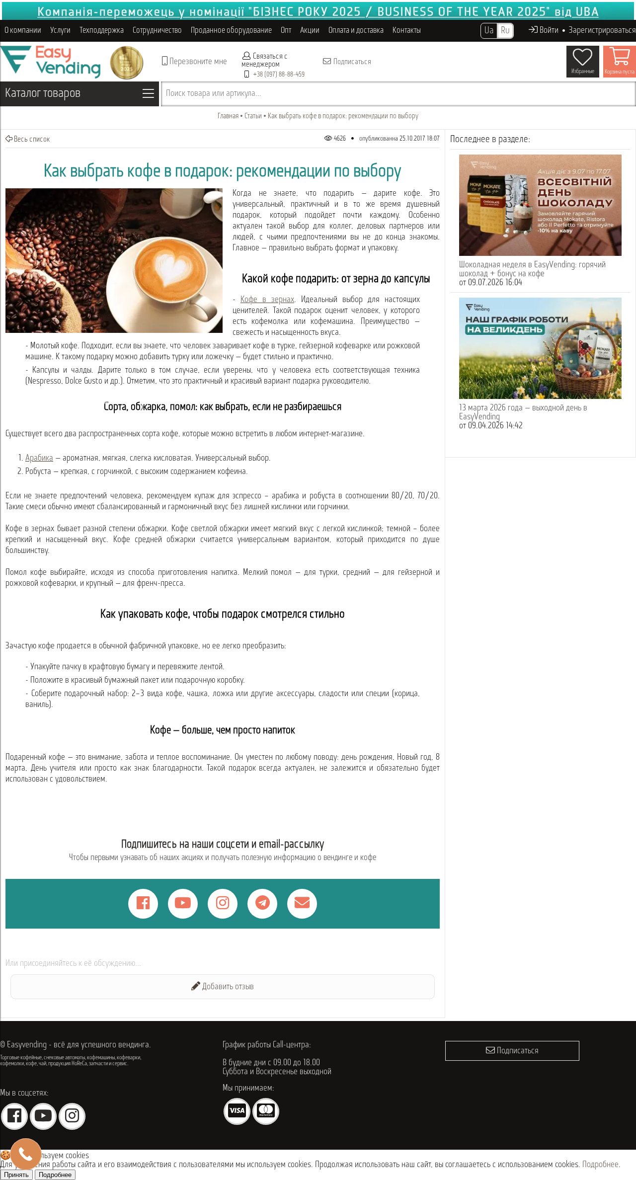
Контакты (407, 30)
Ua (488, 31)
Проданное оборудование (231, 30)
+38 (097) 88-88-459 (279, 75)
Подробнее (600, 1165)
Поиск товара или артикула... (213, 93)
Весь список (31, 140)
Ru (505, 31)
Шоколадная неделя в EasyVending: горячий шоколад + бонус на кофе (532, 270)
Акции (309, 30)
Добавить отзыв (227, 987)
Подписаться (351, 62)
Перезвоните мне (197, 62)
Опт (286, 30)
